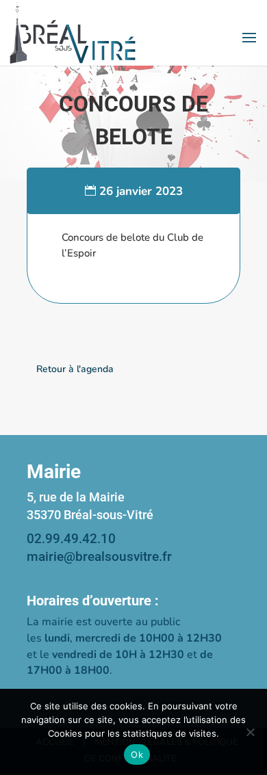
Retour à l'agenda (75, 369)
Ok (137, 754)
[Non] (250, 732)
